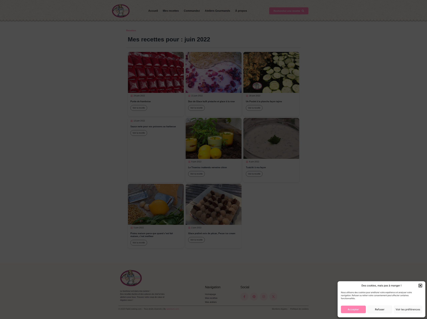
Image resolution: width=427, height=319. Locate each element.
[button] (420, 285)
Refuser (379, 309)
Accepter (353, 309)
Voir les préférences (408, 309)
